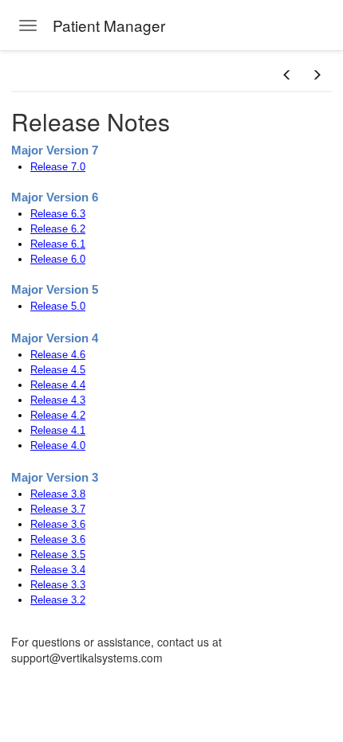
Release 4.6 (57, 355)
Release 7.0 (57, 167)
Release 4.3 (57, 400)
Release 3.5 (57, 554)
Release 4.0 (57, 445)
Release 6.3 (57, 214)
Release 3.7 (57, 509)
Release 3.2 (57, 600)
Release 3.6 (57, 524)
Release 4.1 (57, 430)
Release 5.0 (57, 306)
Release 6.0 (57, 259)
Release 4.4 (57, 385)
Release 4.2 (57, 415)
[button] (287, 75)
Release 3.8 (57, 494)
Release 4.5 (57, 370)
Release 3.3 (57, 585)
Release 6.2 (57, 229)
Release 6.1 (57, 244)
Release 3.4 (57, 570)
